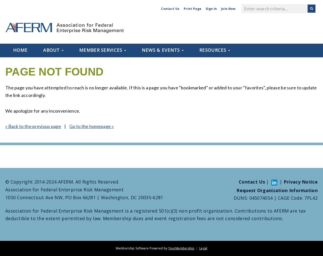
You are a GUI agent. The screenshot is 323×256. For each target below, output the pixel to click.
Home (20, 50)
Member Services (101, 50)
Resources (213, 50)
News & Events (161, 50)
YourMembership (181, 248)
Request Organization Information (277, 190)
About (52, 50)
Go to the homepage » (91, 126)
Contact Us (170, 9)
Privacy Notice (301, 182)
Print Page (192, 9)
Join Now (228, 9)
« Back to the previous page (33, 126)
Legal (203, 248)
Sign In (211, 9)
